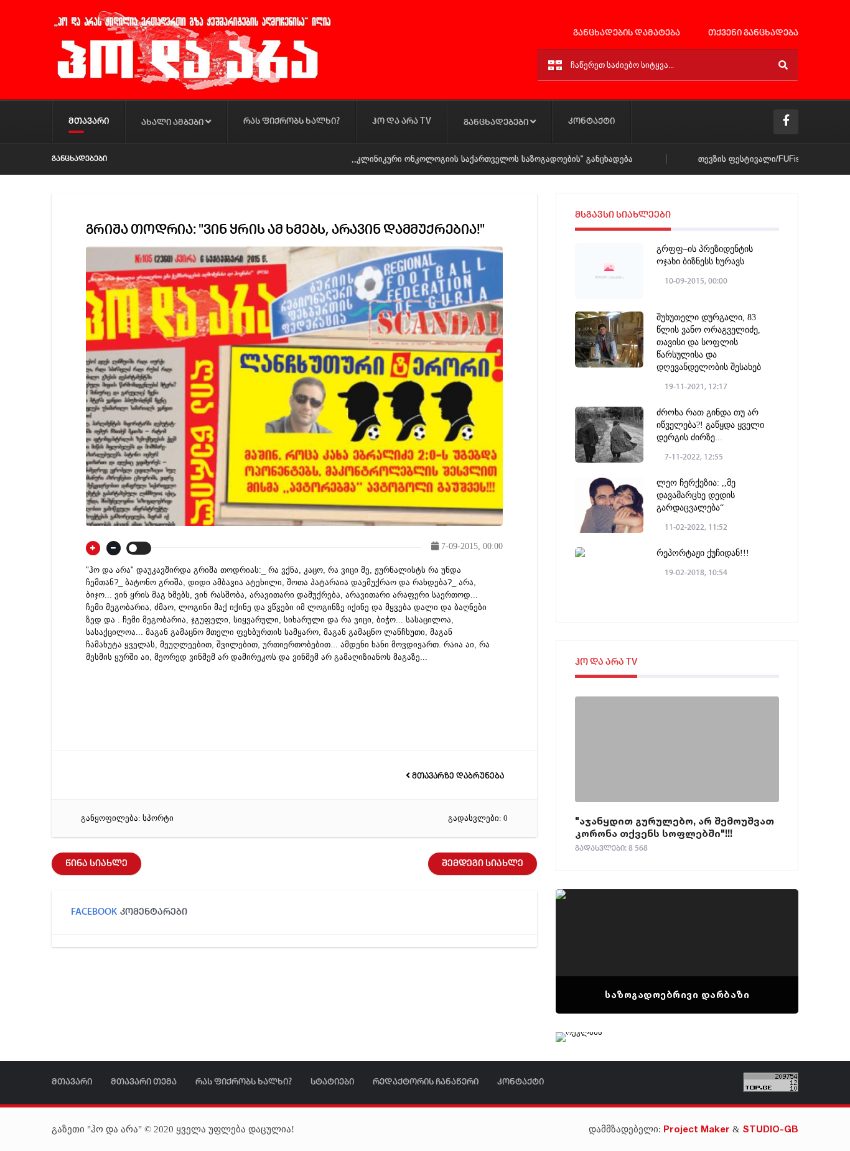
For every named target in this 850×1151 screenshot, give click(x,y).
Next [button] (767, 935)
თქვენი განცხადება (752, 33)
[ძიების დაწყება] (783, 65)
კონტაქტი (591, 121)
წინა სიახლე (96, 864)
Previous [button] (586, 935)
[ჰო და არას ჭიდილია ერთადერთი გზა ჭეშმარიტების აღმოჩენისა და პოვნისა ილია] (192, 89)
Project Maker (696, 1129)
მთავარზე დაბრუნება (457, 776)
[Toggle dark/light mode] (138, 548)
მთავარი (88, 121)
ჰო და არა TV (401, 121)
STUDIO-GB (770, 1129)
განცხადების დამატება (625, 33)
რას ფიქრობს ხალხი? (291, 121)
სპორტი (158, 818)
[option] (677, 951)
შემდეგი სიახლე (482, 864)
